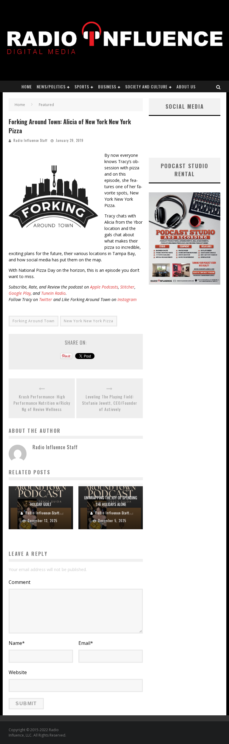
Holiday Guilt (41, 504)
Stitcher (127, 287)
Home (26, 86)
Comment (19, 582)
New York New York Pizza (88, 320)
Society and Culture (146, 86)
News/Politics (51, 86)
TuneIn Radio (53, 293)
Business (107, 86)
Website (18, 672)
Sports (82, 86)
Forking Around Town (34, 320)
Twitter (45, 299)
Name (17, 643)
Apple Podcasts (104, 287)
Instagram (127, 299)
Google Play (20, 293)
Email (85, 643)
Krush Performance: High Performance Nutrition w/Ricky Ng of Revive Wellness (41, 402)
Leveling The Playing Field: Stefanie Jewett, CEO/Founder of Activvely (109, 402)
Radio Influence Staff (30, 140)
